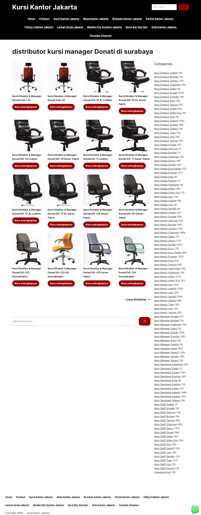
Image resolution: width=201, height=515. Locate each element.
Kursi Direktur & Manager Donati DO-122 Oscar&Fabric (26, 272)
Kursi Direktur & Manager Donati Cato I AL (26, 98)
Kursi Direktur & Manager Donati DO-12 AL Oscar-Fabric (62, 213)
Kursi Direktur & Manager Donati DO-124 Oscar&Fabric (133, 272)
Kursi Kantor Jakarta (44, 7)
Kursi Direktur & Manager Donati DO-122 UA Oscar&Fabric (62, 272)
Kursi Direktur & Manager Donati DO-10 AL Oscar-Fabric (133, 100)
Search (183, 7)
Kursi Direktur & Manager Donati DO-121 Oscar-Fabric (133, 213)
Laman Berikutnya (138, 299)
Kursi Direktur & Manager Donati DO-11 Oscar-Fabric (134, 156)
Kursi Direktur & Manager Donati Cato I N (62, 98)
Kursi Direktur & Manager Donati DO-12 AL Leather (26, 211)
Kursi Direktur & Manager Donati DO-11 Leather (97, 156)
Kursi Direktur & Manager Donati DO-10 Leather (26, 156)
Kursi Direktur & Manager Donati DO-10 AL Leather (97, 98)
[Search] (144, 321)
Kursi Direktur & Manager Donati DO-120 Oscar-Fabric (97, 213)
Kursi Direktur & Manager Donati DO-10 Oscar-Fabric (63, 156)
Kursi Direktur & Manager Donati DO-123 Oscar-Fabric (97, 272)
